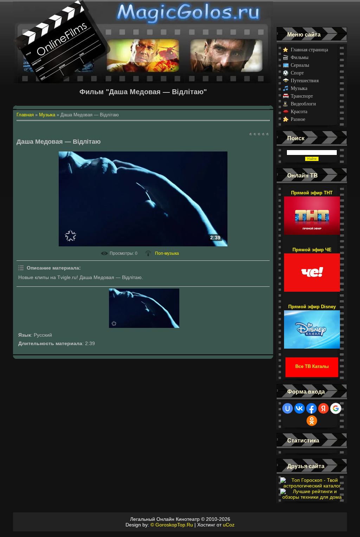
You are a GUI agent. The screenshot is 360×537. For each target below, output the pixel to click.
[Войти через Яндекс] (323, 408)
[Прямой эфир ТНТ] (312, 212)
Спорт (297, 73)
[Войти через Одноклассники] (312, 420)
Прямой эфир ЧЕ (312, 249)
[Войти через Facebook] (311, 408)
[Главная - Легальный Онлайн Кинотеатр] (143, 13)
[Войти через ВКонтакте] (299, 408)
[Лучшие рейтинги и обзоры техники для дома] (311, 497)
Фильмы (299, 57)
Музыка (299, 88)
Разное (298, 119)
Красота (299, 111)
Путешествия (305, 80)
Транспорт (302, 96)
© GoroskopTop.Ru (171, 525)
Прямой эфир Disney (312, 306)
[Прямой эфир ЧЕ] (312, 269)
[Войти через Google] (335, 408)
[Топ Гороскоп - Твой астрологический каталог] (311, 486)
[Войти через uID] (287, 408)
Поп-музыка (167, 253)
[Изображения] (144, 308)
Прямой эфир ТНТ (312, 192)
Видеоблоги (303, 103)
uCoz (228, 525)
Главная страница (309, 49)
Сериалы (300, 65)
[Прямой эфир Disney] (312, 326)
